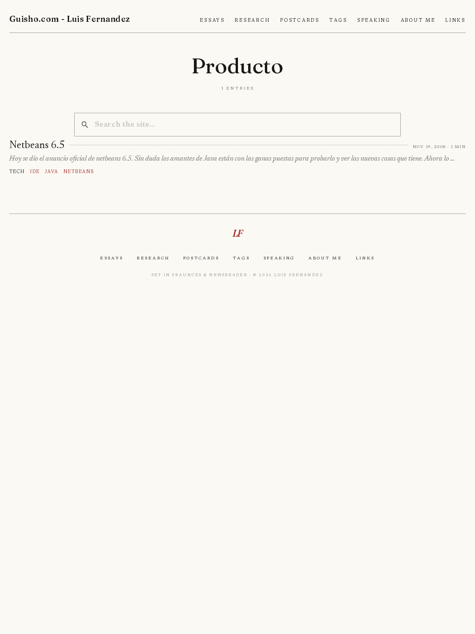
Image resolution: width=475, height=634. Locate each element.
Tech (17, 171)
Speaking (374, 20)
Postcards (300, 20)
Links (455, 20)
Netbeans (79, 171)
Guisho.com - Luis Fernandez (69, 19)
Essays (212, 20)
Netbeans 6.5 (36, 146)
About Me (418, 20)
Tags (338, 20)
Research (252, 20)
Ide (34, 171)
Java (51, 171)
